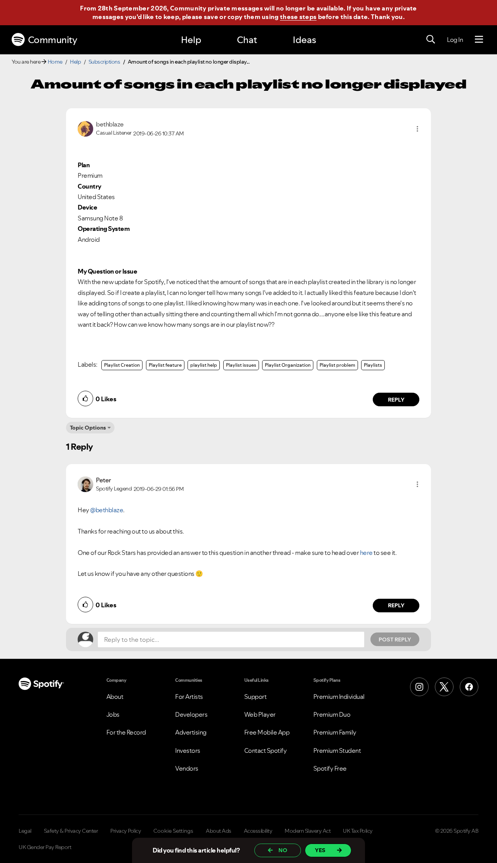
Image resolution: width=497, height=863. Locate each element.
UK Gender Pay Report (45, 847)
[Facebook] (469, 687)
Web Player (260, 714)
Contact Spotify (265, 750)
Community (52, 39)
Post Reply (395, 639)
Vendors (186, 768)
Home (55, 62)
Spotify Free (330, 768)
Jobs (113, 714)
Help (191, 39)
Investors (187, 750)
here (366, 552)
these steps (298, 16)
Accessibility (258, 830)
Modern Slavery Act (307, 830)
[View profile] (85, 128)
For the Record (126, 732)
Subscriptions (104, 62)
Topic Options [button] (88, 428)
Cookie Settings (173, 830)
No (282, 850)
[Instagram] (419, 687)
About (114, 696)
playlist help (203, 365)
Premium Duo (332, 714)
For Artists (189, 696)
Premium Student (337, 750)
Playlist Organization (288, 365)
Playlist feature (165, 365)
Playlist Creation (122, 365)
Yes (320, 850)
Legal (25, 830)
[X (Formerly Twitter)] (444, 687)
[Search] (430, 40)
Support (255, 696)
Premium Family (334, 732)
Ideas (304, 39)
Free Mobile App (267, 732)
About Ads (218, 830)
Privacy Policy (125, 830)
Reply (396, 400)
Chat (247, 39)
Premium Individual (339, 696)
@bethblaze (106, 510)
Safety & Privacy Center (71, 830)
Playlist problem (337, 365)
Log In (455, 39)
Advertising (191, 732)
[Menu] (479, 39)
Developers (191, 714)
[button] (417, 129)
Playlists (373, 365)
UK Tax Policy (358, 830)
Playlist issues (241, 365)
